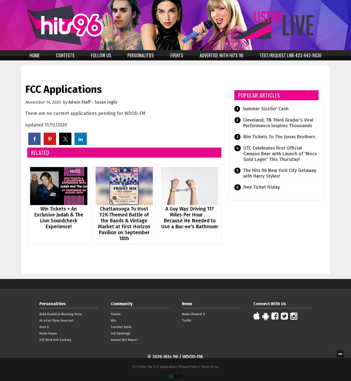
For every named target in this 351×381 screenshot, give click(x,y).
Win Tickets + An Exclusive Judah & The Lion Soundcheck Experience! (58, 218)
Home (35, 55)
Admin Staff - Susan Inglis (92, 102)
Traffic (186, 320)
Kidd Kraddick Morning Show (60, 314)
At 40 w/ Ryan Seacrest (56, 320)
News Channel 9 (193, 314)
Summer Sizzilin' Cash (266, 109)
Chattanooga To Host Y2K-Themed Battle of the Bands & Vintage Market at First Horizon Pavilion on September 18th (124, 223)
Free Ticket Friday (261, 187)
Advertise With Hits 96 (221, 55)
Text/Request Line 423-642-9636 (290, 55)
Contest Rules (121, 327)
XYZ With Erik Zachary (55, 340)
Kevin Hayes (48, 333)
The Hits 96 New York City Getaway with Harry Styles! (279, 173)
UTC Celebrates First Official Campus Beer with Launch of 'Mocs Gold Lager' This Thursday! (280, 153)
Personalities (140, 55)
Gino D (44, 327)
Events (176, 55)
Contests (65, 55)
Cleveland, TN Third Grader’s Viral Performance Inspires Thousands (278, 123)
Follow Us (101, 55)
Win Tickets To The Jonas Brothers (279, 137)
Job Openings (120, 333)
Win (113, 320)
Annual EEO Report (124, 340)
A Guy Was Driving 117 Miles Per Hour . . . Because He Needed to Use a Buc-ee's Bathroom (189, 218)
